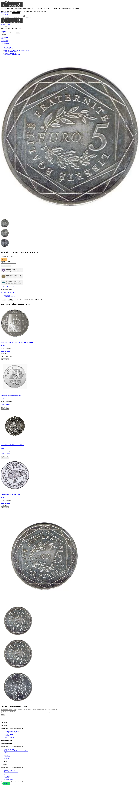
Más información (6, 12)
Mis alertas (6, 777)
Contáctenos (7, 756)
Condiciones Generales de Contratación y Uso (16, 751)
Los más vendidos (8, 734)
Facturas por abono (9, 774)
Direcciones (7, 776)
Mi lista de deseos (8, 779)
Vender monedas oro (9, 737)
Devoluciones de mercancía (11, 772)
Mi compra (3, 31)
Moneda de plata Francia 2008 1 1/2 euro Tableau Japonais (17, 342)
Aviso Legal (7, 755)
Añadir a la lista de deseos (9, 287)
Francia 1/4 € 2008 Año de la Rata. (10, 494)
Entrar (2, 351)
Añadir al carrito (6, 266)
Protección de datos (9, 749)
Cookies (6, 753)
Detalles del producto (9, 296)
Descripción (7, 295)
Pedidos (6, 773)
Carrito (2, 14)
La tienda (6, 758)
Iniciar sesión (4, 292)
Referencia (3, 300)
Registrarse (11, 292)
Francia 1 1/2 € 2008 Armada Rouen (11, 395)
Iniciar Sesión (8, 14)
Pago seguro (7, 752)
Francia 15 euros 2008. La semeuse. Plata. (12, 445)
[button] (70, 24)
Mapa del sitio (7, 735)
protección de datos (50, 719)
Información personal (9, 770)
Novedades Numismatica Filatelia (12, 732)
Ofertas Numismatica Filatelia (11, 731)
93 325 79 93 (29, 17)
